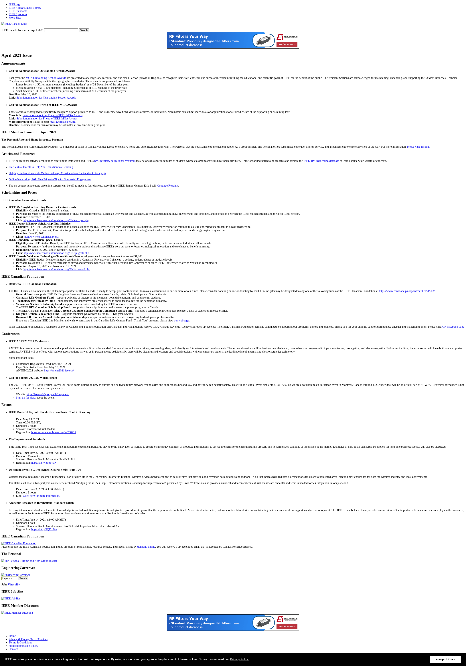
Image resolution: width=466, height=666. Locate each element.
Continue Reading (167, 185)
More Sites (15, 17)
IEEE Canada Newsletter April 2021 (22, 30)
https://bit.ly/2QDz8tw (44, 529)
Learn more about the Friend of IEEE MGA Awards (52, 115)
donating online (146, 546)
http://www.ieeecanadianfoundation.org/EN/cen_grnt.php (56, 220)
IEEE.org (14, 4)
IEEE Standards (18, 11)
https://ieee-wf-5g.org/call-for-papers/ (48, 394)
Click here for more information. (41, 495)
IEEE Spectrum (18, 14)
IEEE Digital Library (25, 7)
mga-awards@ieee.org (63, 121)
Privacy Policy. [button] (239, 659)
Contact (13, 649)
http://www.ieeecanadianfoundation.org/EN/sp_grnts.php (56, 253)
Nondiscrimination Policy (23, 645)
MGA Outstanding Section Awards (46, 77)
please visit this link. (418, 146)
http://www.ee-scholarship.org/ (41, 236)
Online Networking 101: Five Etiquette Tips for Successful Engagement (50, 179)
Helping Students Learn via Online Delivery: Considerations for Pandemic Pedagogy (57, 173)
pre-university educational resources (115, 160)
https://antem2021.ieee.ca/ (59, 370)
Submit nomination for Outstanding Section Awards (46, 97)
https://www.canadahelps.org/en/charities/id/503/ (407, 291)
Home (12, 635)
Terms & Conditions (20, 642)
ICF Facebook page (452, 326)
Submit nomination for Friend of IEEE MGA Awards (47, 118)
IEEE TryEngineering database (321, 160)
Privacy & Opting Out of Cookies (28, 639)
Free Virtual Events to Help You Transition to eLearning (41, 167)
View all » (14, 584)
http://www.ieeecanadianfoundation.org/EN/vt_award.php (56, 269)
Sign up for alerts (26, 397)
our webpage (181, 320)
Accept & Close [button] (445, 659)
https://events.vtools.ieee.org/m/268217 (53, 432)
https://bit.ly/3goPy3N (44, 462)
